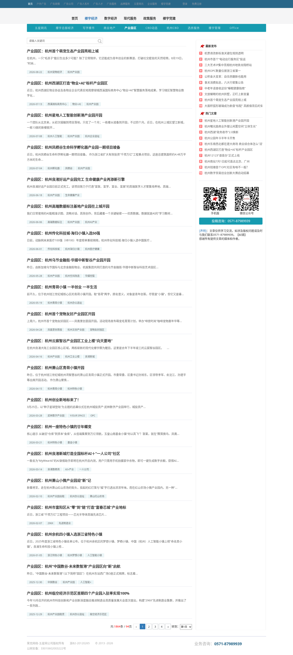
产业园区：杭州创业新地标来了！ (54, 399)
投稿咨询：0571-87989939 (231, 221)
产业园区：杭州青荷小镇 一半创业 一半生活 (62, 287)
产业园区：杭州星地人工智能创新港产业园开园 (64, 115)
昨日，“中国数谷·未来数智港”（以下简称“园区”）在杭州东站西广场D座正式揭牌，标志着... (82, 573)
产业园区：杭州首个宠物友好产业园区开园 (61, 313)
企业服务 (152, 4)
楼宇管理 (215, 28)
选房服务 (194, 28)
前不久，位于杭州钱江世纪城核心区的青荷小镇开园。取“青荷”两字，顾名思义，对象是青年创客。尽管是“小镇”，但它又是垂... (105, 294)
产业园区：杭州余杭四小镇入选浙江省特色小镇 (64, 534)
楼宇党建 (166, 4)
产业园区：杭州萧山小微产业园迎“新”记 (59, 480)
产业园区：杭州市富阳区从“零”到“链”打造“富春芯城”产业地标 (76, 507)
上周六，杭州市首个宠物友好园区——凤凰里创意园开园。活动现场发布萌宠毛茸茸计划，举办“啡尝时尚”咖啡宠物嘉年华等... (104, 321)
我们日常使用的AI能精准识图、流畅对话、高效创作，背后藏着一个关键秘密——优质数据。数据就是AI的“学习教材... (100, 213)
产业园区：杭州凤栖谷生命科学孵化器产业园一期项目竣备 (73, 147)
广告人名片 (83, 4)
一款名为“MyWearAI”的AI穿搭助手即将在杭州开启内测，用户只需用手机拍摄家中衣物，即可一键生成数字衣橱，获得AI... (103, 461)
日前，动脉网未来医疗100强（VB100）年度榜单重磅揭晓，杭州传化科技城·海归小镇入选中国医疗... (89, 240)
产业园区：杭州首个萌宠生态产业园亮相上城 (63, 51)
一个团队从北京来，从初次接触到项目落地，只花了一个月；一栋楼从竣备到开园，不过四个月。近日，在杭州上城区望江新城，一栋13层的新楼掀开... (106, 124)
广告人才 (98, 4)
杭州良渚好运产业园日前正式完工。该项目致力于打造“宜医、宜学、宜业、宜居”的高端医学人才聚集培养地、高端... (99, 186)
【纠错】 (241, 235)
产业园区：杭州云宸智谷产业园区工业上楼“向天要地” (70, 340)
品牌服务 (125, 4)
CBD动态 (152, 28)
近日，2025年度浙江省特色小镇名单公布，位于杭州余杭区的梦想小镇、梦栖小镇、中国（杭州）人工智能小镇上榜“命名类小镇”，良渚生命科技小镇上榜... (104, 543)
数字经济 (110, 18)
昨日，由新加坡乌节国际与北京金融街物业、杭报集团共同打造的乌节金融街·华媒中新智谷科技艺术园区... (92, 267)
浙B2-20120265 (80, 643)
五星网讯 (139, 4)
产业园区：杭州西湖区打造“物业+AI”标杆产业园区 (67, 83)
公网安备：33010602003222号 (46, 648)
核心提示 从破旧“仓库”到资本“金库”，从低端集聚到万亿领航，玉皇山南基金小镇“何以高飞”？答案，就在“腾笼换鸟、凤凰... (103, 434)
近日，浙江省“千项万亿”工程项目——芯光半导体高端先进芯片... (67, 514)
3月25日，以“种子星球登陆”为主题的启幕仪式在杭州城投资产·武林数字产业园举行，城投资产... (86, 407)
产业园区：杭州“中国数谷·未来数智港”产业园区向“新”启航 (73, 566)
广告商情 (55, 4)
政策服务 (149, 18)
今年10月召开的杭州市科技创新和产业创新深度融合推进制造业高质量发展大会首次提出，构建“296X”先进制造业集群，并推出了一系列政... (106, 602)
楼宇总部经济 (65, 28)
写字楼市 (89, 28)
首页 (30, 4)
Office (234, 28)
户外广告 (41, 4)
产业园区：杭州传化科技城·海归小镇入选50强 (63, 233)
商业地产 (110, 28)
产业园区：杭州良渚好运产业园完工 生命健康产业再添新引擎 (76, 179)
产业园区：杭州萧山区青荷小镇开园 (55, 367)
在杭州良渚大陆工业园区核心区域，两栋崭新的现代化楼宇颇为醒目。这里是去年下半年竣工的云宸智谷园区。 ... (98, 348)
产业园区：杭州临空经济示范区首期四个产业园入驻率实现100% (78, 593)
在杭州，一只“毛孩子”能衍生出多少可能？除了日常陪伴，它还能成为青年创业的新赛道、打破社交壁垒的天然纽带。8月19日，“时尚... (105, 60)
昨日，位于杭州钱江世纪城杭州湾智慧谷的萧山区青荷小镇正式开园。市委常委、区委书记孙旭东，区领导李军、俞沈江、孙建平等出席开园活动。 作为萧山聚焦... (106, 377)
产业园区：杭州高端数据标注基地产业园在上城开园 (68, 206)
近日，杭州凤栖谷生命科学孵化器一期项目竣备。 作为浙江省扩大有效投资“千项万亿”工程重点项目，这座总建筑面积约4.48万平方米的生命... (106, 156)
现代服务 (130, 18)
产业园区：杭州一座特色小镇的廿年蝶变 (59, 426)
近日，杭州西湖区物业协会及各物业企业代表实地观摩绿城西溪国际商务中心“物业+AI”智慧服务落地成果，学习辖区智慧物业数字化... (105, 92)
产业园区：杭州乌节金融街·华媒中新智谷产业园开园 (68, 260)
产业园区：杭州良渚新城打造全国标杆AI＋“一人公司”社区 (73, 453)
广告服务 (111, 4)
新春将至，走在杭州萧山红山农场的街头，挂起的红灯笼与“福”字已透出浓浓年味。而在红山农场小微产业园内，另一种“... (102, 487)
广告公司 (68, 4)
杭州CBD (173, 28)
